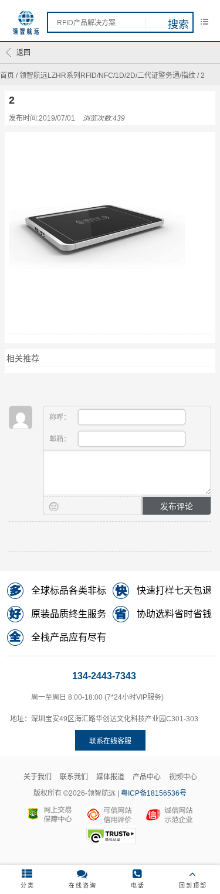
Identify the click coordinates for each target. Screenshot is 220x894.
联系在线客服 (110, 741)
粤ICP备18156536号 (154, 793)
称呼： (60, 417)
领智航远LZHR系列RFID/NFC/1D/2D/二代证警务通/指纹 (107, 75)
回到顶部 (193, 885)
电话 (138, 885)
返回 (23, 53)
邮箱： (60, 439)
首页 (7, 75)
